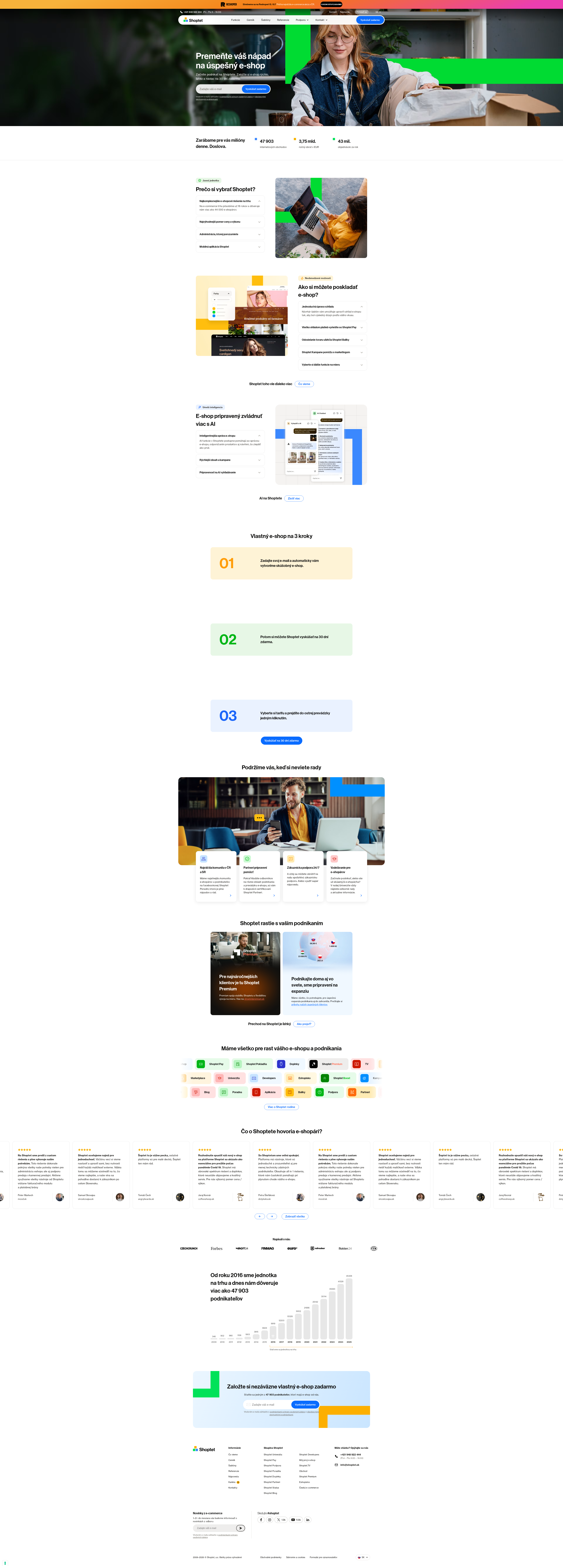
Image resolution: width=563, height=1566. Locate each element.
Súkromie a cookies (295, 1557)
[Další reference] (272, 1216)
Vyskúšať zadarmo (370, 20)
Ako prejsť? (304, 1024)
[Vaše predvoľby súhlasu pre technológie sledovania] (5, 1563)
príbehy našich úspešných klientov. (309, 1004)
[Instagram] (269, 1520)
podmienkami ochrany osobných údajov (236, 97)
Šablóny (265, 20)
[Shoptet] (193, 19)
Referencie (283, 20)
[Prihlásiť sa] (240, 1528)
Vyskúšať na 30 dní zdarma (281, 740)
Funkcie (235, 20)
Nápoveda (345, 12)
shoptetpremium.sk (254, 999)
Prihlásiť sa (362, 12)
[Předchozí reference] (260, 1216)
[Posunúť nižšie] (281, 120)
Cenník (251, 20)
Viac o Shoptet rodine (281, 1107)
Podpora (301, 20)
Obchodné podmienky (271, 1557)
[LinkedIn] (307, 1520)
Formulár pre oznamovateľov (323, 1557)
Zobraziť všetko (295, 1216)
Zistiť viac (294, 498)
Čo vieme (304, 384)
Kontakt (333, 12)
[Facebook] (261, 1520)
